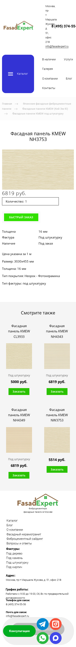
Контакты (48, 88)
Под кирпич (14, 567)
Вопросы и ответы (19, 543)
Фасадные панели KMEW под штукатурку (37, 113)
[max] (56, 638)
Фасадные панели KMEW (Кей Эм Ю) (45, 108)
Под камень (14, 558)
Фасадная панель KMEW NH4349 (19, 415)
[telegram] (43, 624)
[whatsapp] (43, 638)
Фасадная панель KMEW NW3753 (57, 415)
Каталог (12, 520)
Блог (69, 78)
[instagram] (56, 624)
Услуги (68, 59)
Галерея (47, 68)
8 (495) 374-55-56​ (16, 604)
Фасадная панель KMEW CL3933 (19, 331)
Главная (7, 103)
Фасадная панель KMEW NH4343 (57, 331)
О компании (50, 78)
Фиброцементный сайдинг (24, 539)
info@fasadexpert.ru (57, 46)
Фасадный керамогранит (23, 534)
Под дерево (14, 553)
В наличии (49, 59)
